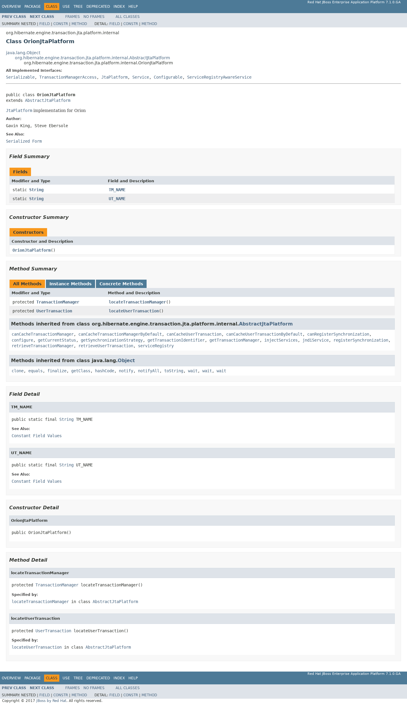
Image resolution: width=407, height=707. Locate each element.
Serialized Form (24, 141)
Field (44, 24)
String (36, 189)
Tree (78, 6)
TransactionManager (57, 302)
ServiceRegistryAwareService (219, 77)
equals (35, 370)
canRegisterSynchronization (338, 334)
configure (22, 340)
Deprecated (98, 6)
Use (66, 6)
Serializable (20, 77)
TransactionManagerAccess (68, 77)
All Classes (128, 17)
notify (126, 370)
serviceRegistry (156, 345)
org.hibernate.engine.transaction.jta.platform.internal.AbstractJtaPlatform (92, 57)
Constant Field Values (37, 435)
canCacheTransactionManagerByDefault (120, 334)
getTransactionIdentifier (176, 340)
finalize (56, 370)
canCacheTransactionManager (43, 334)
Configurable (168, 77)
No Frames (94, 17)
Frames (72, 17)
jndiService (315, 340)
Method (79, 24)
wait (193, 370)
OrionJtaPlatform (32, 250)
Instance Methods (70, 283)
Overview (11, 6)
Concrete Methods (121, 283)
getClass (80, 370)
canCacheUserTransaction (194, 334)
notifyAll (148, 370)
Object (126, 360)
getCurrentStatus (57, 340)
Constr (60, 24)
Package (32, 6)
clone (18, 370)
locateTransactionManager (137, 302)
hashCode (104, 370)
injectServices (281, 340)
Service (140, 77)
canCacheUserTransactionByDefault (264, 334)
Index (119, 6)
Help (133, 6)
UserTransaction (54, 311)
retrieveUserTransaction (105, 345)
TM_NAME (117, 189)
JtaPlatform (114, 77)
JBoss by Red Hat (51, 701)
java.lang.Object (23, 52)
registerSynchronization (360, 340)
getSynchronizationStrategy (112, 340)
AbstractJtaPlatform (47, 100)
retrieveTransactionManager (43, 345)
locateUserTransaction (134, 311)
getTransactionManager (234, 340)
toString (173, 370)
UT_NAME (117, 198)
